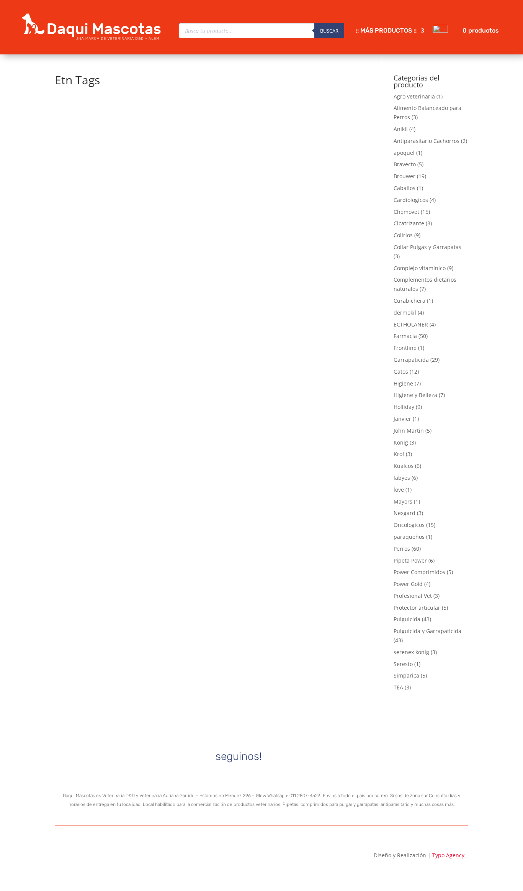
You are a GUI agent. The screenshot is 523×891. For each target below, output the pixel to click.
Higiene (403, 383)
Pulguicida (407, 619)
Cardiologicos (411, 199)
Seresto (403, 664)
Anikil (401, 129)
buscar (329, 30)
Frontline (405, 347)
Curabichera (409, 300)
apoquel (404, 152)
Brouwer (404, 176)
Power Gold (408, 583)
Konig (401, 442)
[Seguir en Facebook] (296, 756)
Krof (399, 454)
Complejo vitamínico (420, 268)
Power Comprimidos (419, 572)
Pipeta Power (410, 560)
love (399, 489)
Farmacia (405, 336)
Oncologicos (409, 524)
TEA (398, 687)
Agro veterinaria (414, 96)
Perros (402, 548)
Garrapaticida (411, 359)
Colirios (403, 235)
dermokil (405, 312)
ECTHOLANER (411, 324)
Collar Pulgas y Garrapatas (427, 247)
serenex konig (411, 652)
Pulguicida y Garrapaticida (427, 631)
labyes (402, 477)
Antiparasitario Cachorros (426, 140)
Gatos (401, 371)
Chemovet (406, 211)
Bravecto (405, 164)
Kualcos (403, 465)
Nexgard (404, 513)
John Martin (409, 430)
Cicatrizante (409, 223)
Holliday (404, 406)
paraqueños (409, 536)
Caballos (404, 188)
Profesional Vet (413, 595)
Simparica (406, 675)
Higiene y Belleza (415, 395)
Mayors (403, 501)
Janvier (402, 418)
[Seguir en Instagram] (272, 756)
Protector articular (417, 607)
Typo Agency (449, 855)
